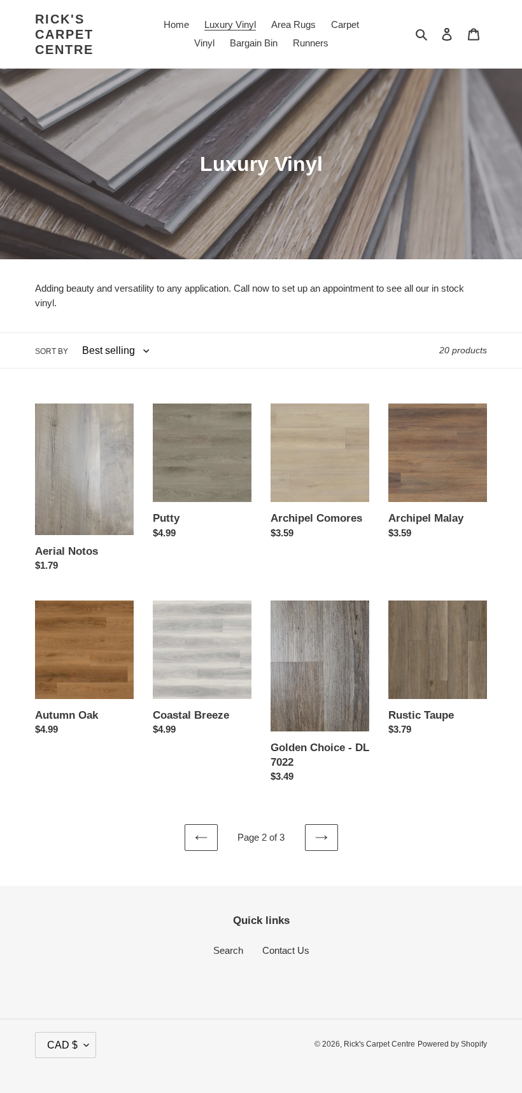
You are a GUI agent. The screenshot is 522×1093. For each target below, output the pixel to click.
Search (228, 950)
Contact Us (285, 950)
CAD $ (62, 1045)
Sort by (51, 351)
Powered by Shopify (452, 1044)
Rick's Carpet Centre (64, 34)
